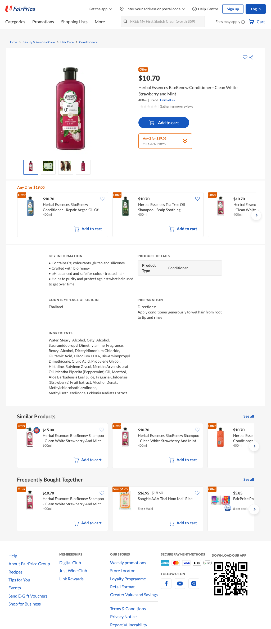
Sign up (233, 9)
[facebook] (166, 586)
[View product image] (31, 166)
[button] (243, 22)
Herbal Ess (167, 100)
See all (248, 416)
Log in (256, 9)
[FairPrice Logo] (20, 9)
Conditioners (88, 42)
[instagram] (193, 586)
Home (12, 42)
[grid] (136, 215)
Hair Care (67, 42)
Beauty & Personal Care (38, 42)
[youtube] (180, 586)
